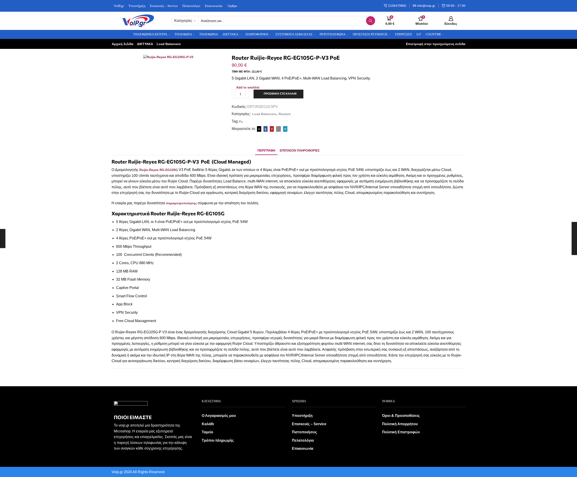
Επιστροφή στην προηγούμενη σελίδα (435, 44)
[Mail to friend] (278, 129)
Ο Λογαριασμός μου (219, 416)
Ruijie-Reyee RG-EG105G (158, 170)
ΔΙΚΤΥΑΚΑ (145, 44)
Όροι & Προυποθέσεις (401, 416)
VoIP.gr (119, 6)
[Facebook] (265, 129)
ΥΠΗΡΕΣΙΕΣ (403, 34)
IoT (419, 34)
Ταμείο (207, 432)
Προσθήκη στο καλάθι (280, 93)
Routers (285, 114)
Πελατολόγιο (191, 6)
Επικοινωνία (213, 6)
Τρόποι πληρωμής (218, 440)
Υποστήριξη (136, 6)
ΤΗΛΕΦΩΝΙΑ (208, 34)
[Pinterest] (272, 129)
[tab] (266, 150)
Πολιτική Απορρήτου (400, 424)
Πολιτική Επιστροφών (401, 432)
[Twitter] (259, 129)
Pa (241, 121)
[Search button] (370, 20)
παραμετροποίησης (181, 203)
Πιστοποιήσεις (304, 432)
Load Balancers (169, 44)
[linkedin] (284, 129)
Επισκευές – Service (164, 6)
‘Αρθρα (232, 6)
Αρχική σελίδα (122, 44)
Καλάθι (208, 424)
